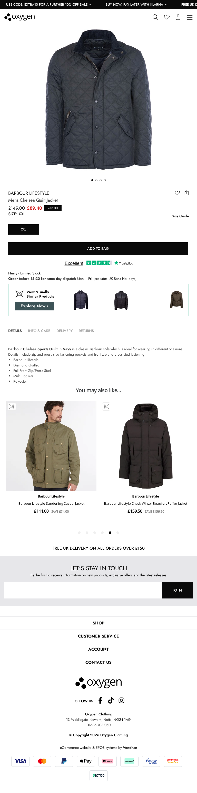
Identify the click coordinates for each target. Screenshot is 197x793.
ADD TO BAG (98, 248)
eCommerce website (75, 747)
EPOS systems (106, 747)
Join (177, 590)
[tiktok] (113, 701)
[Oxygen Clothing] (19, 17)
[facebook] (102, 701)
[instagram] (121, 701)
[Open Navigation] (189, 17)
